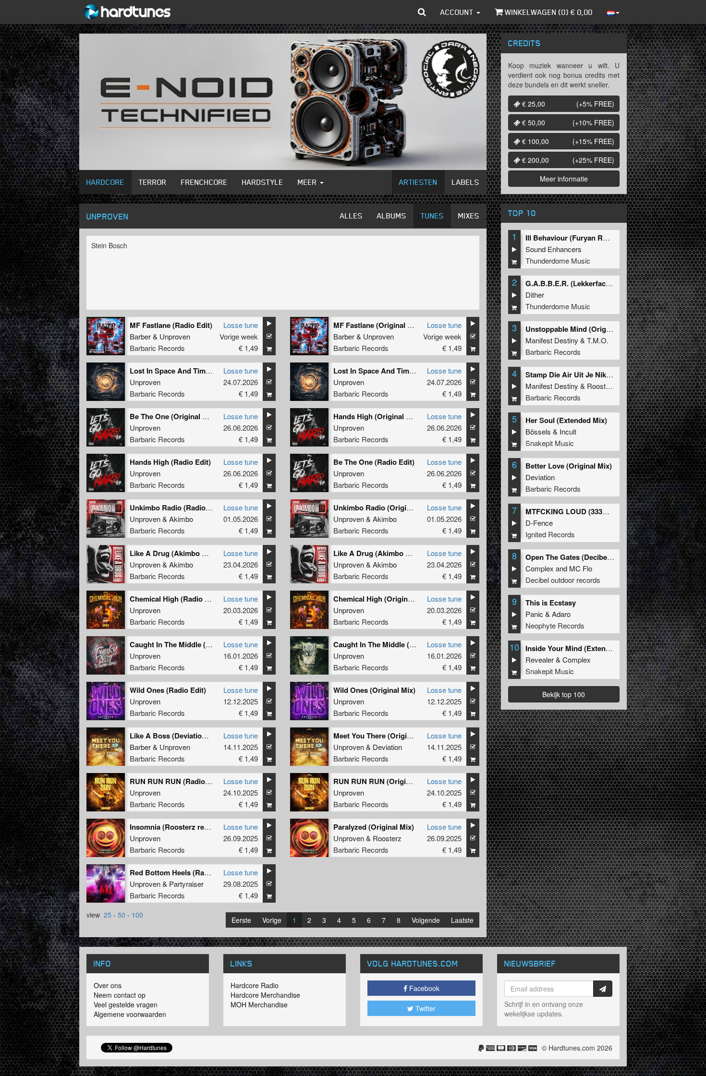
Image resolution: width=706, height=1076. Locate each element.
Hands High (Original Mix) (376, 416)
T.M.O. (598, 340)
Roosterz (387, 838)
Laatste (462, 920)
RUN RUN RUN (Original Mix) (382, 781)
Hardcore (105, 182)
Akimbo (181, 519)
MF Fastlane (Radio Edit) (171, 325)
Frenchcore (204, 182)
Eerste (241, 920)
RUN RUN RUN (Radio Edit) (176, 781)
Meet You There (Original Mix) (383, 735)
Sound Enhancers (553, 249)
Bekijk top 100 (563, 694)
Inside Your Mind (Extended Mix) (579, 648)
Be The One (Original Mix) (173, 416)
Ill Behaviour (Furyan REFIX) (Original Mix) (597, 237)
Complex (539, 568)
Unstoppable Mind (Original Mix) (579, 329)
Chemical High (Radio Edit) (175, 598)
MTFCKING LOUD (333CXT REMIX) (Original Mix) (608, 511)
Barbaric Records (157, 348)
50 (121, 914)
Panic (534, 614)
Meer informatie (564, 178)
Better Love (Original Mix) (568, 465)
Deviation (387, 747)
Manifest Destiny (551, 340)
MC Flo (580, 568)
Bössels (538, 431)
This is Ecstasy (550, 602)
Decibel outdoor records (562, 580)
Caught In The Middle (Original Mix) (392, 644)
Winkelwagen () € (548, 12)
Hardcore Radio (255, 985)
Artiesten (418, 182)
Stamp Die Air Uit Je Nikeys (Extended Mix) (597, 374)
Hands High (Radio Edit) (170, 462)
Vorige (271, 920)
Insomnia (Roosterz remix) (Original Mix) (198, 827)
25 (107, 914)
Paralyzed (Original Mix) (373, 827)
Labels (465, 182)
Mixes (468, 215)
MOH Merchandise (259, 1004)
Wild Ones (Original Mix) (374, 690)
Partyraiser (186, 884)
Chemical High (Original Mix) (381, 598)
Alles (351, 215)
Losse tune (240, 325)
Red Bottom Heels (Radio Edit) (181, 872)
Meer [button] (308, 182)
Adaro (561, 614)
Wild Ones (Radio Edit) (168, 690)
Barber (140, 336)
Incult (568, 431)
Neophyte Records (554, 625)
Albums (391, 215)
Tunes (432, 215)
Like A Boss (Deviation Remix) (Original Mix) (204, 735)
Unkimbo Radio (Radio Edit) (176, 507)
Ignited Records (550, 534)
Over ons (108, 985)
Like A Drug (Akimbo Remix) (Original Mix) (404, 553)
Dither (534, 295)
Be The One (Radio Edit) (373, 462)
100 (137, 914)
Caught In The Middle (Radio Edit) (186, 644)
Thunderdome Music (557, 260)
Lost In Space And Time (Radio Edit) (190, 370)
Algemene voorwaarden (130, 1014)
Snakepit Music (549, 443)
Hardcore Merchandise (265, 995)
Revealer (539, 659)
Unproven (174, 336)
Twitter (425, 1008)
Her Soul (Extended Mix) (566, 420)
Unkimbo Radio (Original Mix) (383, 507)
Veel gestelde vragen (126, 1004)
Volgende (426, 920)
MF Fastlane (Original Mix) (377, 325)
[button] (422, 12)
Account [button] (457, 12)
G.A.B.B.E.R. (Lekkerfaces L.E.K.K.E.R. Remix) (603, 283)
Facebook (423, 988)
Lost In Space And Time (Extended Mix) (399, 370)
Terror (153, 182)
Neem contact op (120, 995)
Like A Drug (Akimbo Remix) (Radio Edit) (198, 553)
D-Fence (539, 523)
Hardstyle (262, 182)
